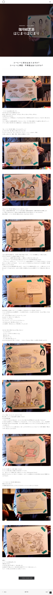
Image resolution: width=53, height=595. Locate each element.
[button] (50, 2)
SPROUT (32, 25)
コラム (29, 25)
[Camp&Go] (26, 2)
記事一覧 (26, 591)
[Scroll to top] (51, 592)
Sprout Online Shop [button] (27, 578)
